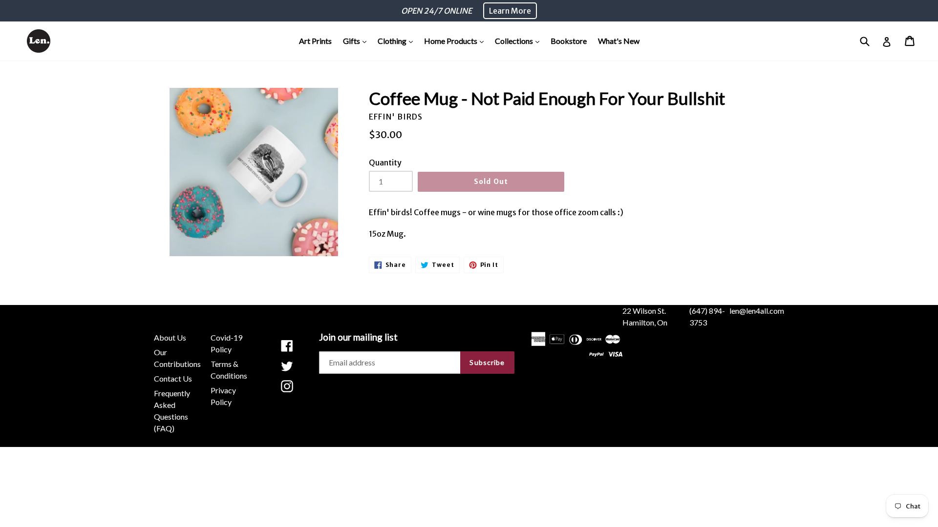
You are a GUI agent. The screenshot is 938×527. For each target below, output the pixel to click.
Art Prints (315, 40)
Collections (519, 40)
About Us (170, 337)
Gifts (357, 40)
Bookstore (569, 40)
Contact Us (173, 378)
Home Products (456, 40)
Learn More (510, 11)
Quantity (385, 162)
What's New (619, 40)
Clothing (398, 40)
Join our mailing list (358, 337)
